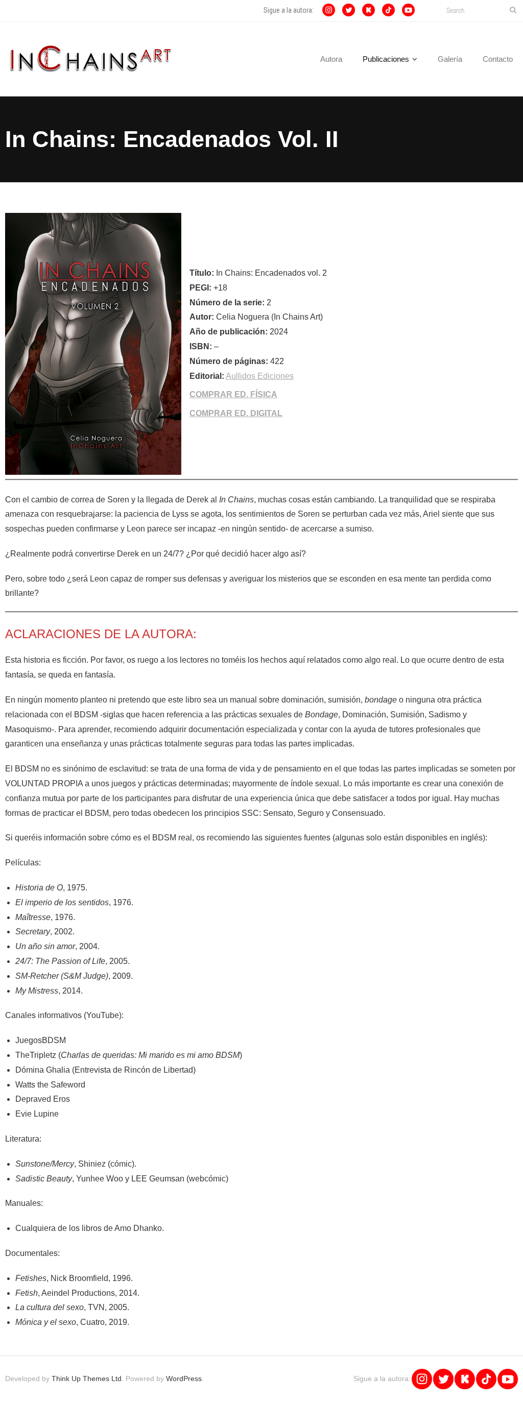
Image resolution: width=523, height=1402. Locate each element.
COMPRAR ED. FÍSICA (233, 394)
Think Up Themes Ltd (87, 1378)
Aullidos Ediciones (260, 376)
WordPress (184, 1378)
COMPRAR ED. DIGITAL (235, 413)
